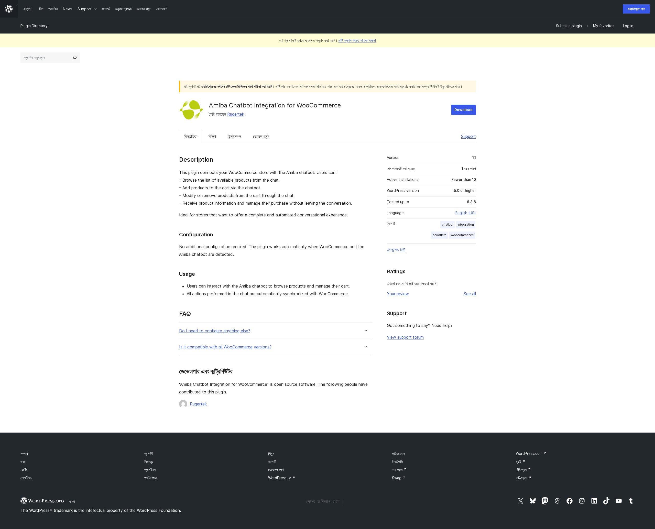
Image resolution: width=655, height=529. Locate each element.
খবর (22, 461)
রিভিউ (212, 136)
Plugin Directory (34, 26)
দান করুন (399, 469)
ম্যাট (521, 461)
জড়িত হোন (398, 453)
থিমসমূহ (148, 461)
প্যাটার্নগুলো (151, 478)
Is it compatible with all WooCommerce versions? (225, 347)
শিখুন (271, 453)
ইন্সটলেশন (234, 136)
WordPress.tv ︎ (281, 478)
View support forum (405, 337)
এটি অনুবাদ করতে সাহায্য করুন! (357, 40)
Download (463, 109)
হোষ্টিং (23, 469)
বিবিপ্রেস (523, 469)
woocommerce (462, 235)
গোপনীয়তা (26, 478)
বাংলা (72, 501)
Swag (399, 478)
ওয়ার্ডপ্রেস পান (636, 9)
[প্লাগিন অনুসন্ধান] (75, 57)
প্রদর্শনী (148, 453)
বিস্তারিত (190, 136)
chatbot (447, 224)
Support (468, 136)
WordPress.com (531, 453)
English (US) (465, 213)
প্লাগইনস (150, 469)
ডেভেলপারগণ (275, 469)
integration (465, 224)
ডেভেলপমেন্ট (261, 136)
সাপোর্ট (272, 461)
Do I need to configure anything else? (214, 330)
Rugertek (235, 114)
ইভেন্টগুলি (397, 461)
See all (470, 293)
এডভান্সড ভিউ (396, 249)
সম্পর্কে (24, 453)
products (439, 235)
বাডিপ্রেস (523, 478)
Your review (398, 293)
